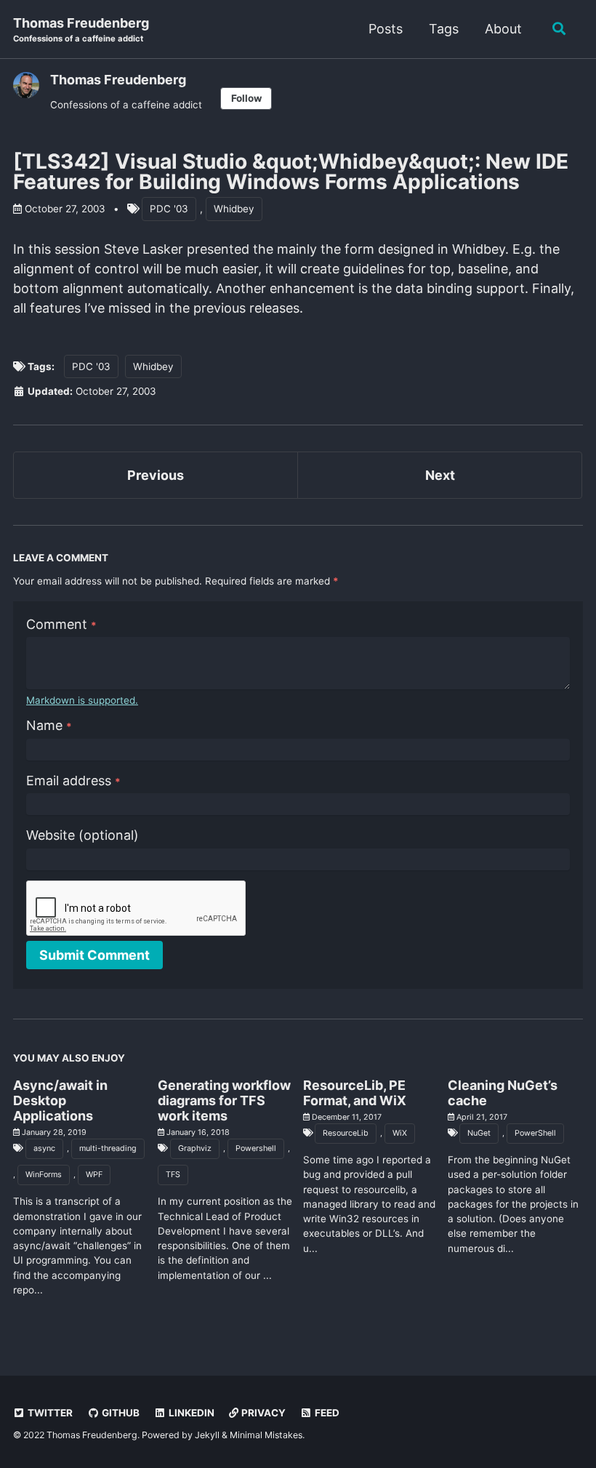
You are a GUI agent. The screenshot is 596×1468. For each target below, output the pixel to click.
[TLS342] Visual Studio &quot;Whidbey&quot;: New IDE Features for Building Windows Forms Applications (290, 171)
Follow (246, 98)
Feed (326, 1413)
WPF (94, 1174)
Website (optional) (82, 835)
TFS (173, 1174)
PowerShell (535, 1133)
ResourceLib (346, 1133)
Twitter (49, 1413)
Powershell (255, 1148)
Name (49, 725)
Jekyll (207, 1434)
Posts (386, 28)
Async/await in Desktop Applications (60, 1100)
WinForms (43, 1174)
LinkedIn (190, 1413)
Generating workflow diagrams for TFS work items (224, 1100)
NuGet (479, 1133)
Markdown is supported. (82, 700)
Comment (61, 624)
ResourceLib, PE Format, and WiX (354, 1093)
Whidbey (234, 208)
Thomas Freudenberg (81, 29)
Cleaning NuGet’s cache (502, 1093)
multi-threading (108, 1148)
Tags (444, 28)
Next (440, 475)
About (503, 28)
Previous (155, 475)
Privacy (262, 1413)
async (44, 1148)
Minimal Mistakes (266, 1434)
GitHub (120, 1413)
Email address (73, 780)
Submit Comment (94, 955)
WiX (399, 1133)
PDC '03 (169, 208)
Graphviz (195, 1148)
